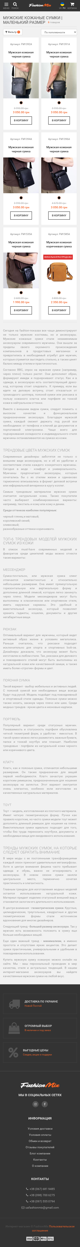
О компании (40, 1165)
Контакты (40, 1159)
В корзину (21, 120)
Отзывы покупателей (40, 1147)
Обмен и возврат (40, 1141)
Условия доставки (40, 1128)
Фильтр (13, 32)
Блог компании (40, 1153)
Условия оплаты (40, 1134)
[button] (6, 5)
